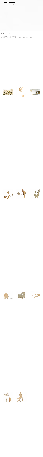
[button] (13, 4)
